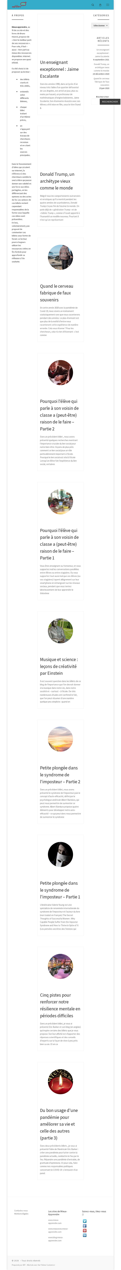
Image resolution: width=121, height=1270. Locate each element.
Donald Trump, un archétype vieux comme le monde (57, 181)
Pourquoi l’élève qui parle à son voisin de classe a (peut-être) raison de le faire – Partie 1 (59, 544)
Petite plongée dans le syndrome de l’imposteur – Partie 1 (60, 890)
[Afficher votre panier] (100, 4)
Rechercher (102, 97)
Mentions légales (21, 1213)
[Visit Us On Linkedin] (94, 1235)
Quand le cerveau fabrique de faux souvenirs (56, 293)
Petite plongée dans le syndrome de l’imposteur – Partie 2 (60, 774)
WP (24, 1265)
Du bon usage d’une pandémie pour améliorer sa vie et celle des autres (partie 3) (59, 1124)
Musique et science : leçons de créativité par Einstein (59, 666)
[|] (19, 4)
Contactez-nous (21, 1210)
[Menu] (107, 4)
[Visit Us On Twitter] (94, 1221)
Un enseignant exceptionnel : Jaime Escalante (59, 69)
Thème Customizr (48, 1265)
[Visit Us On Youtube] (94, 1230)
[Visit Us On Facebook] (94, 1225)
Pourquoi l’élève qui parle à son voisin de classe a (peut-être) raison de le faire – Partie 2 (59, 415)
